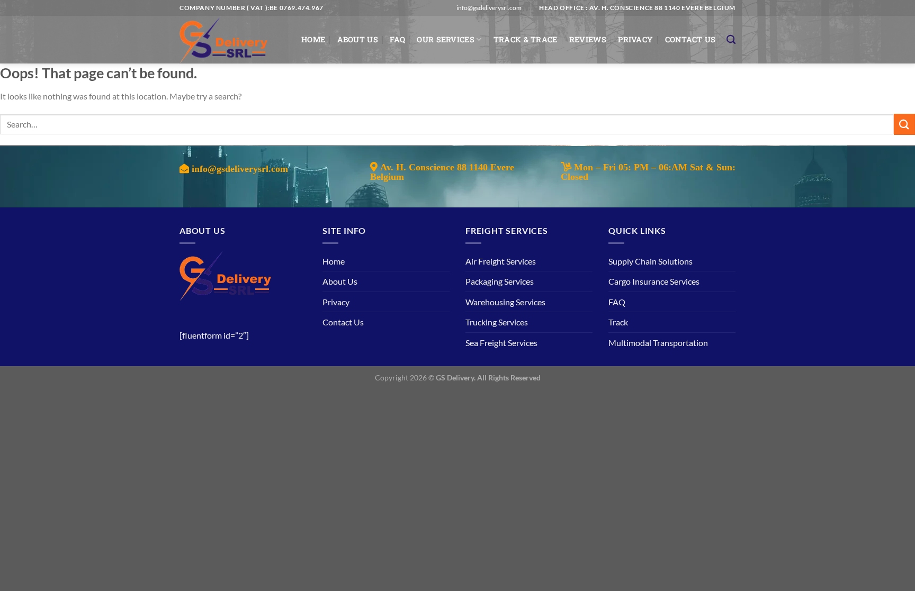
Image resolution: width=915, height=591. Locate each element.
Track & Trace (526, 39)
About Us (357, 39)
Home (313, 39)
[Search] (730, 40)
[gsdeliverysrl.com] (232, 39)
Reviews (587, 39)
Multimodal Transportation (658, 343)
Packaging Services (499, 281)
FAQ (397, 39)
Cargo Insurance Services (653, 281)
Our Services (445, 39)
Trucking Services (496, 322)
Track (618, 322)
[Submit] (904, 124)
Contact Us (690, 39)
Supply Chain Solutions (650, 261)
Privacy (635, 39)
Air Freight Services (500, 261)
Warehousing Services (505, 302)
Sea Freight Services (501, 343)
